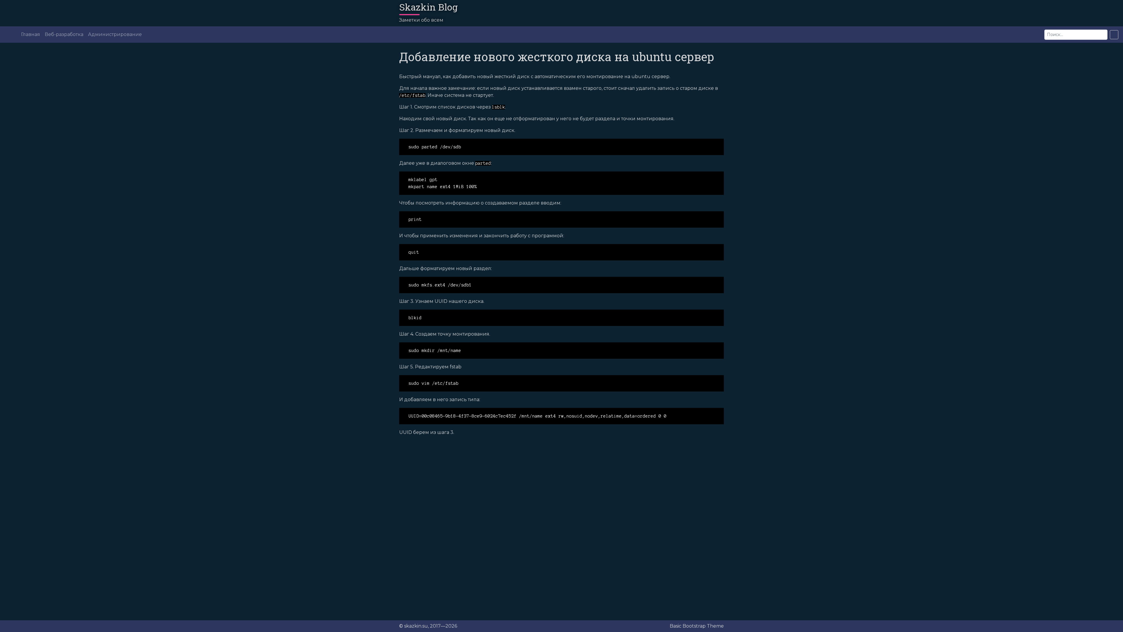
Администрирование (115, 34)
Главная (30, 34)
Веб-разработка (64, 34)
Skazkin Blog (428, 7)
